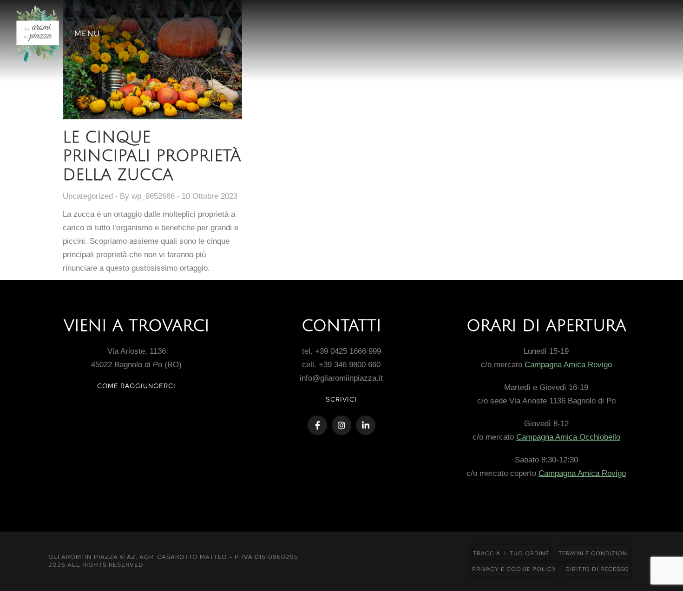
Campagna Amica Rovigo (568, 364)
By (147, 196)
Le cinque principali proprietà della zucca (152, 156)
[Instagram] (341, 425)
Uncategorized (88, 196)
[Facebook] (317, 425)
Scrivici (341, 399)
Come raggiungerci (136, 386)
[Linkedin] (365, 425)
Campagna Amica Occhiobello (568, 437)
